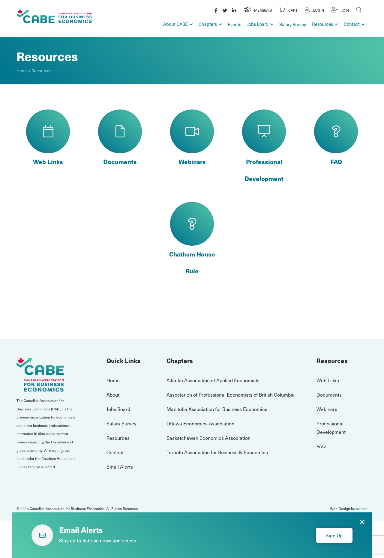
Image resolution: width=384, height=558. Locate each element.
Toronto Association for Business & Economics (217, 452)
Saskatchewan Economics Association (208, 437)
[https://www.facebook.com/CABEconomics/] (216, 10)
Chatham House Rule (192, 262)
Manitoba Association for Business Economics (216, 408)
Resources (322, 24)
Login (318, 10)
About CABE (175, 24)
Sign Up (334, 535)
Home (22, 71)
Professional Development (264, 170)
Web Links (48, 161)
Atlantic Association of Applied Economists (213, 380)
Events (234, 24)
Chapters (208, 24)
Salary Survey (292, 24)
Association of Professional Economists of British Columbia (230, 394)
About (112, 394)
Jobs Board (257, 24)
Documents (120, 161)
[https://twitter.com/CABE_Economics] (224, 10)
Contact (352, 24)
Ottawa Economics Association (200, 423)
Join (344, 10)
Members (262, 10)
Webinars (192, 161)
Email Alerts (119, 466)
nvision (362, 508)
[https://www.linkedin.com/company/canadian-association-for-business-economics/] (234, 10)
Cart (292, 10)
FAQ (336, 161)
